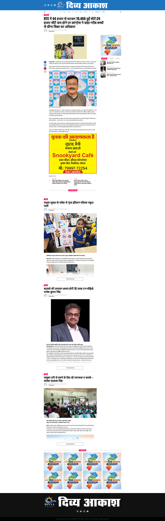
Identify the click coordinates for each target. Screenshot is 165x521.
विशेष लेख (85, 11)
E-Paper (103, 11)
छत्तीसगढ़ (80, 11)
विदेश (93, 11)
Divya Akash (51, 31)
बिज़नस (76, 11)
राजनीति (69, 11)
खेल (72, 11)
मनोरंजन (64, 11)
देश (89, 11)
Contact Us (97, 11)
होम (60, 11)
